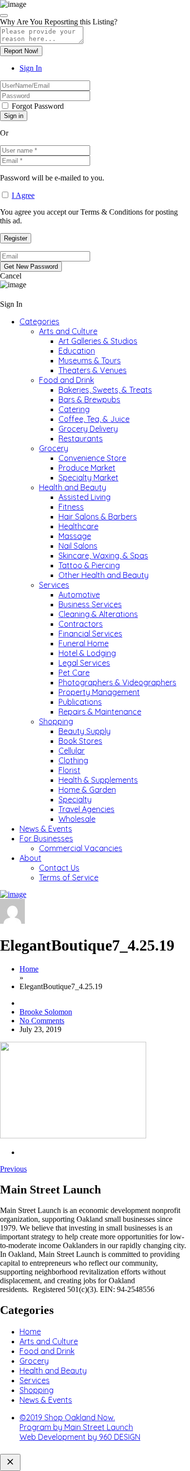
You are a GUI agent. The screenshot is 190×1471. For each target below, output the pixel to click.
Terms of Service (68, 877)
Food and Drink (66, 380)
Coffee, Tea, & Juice (94, 419)
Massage (74, 536)
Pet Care (74, 672)
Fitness (71, 507)
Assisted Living (84, 497)
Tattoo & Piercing (89, 565)
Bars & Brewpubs (89, 399)
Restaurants (80, 438)
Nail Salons (77, 546)
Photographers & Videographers (117, 682)
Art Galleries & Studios (97, 341)
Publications (80, 702)
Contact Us (59, 868)
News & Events (45, 829)
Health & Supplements (98, 780)
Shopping (56, 721)
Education (76, 351)
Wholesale (76, 819)
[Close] (4, 15)
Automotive (79, 594)
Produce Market (86, 468)
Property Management (99, 692)
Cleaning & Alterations (98, 614)
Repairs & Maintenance (99, 711)
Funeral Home (83, 643)
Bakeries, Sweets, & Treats (105, 390)
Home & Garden (87, 790)
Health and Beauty (72, 487)
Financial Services (90, 633)
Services (54, 585)
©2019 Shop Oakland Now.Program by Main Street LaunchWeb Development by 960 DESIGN (79, 1427)
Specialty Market (88, 477)
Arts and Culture (68, 331)
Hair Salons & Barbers (97, 516)
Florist (69, 770)
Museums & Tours (89, 360)
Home (28, 969)
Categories (39, 321)
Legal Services (84, 663)
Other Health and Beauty (103, 575)
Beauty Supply (84, 731)
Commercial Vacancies (80, 848)
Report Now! (21, 51)
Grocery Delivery (88, 429)
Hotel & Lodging (87, 653)
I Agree (23, 195)
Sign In (30, 68)
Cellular (71, 750)
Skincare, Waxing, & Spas (103, 555)
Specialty (75, 799)
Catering (74, 409)
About (30, 858)
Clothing (73, 760)
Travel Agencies (86, 809)
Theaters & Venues (92, 370)
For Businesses (46, 838)
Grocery (53, 448)
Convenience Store (92, 458)
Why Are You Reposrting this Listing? (58, 22)
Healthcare (78, 526)
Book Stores (80, 741)
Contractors (80, 624)
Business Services (90, 604)
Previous (13, 1169)
